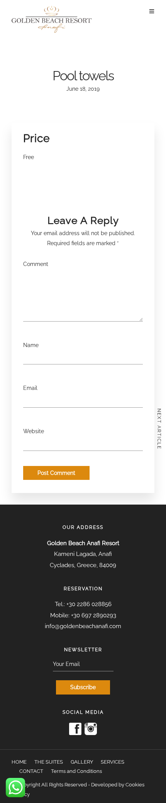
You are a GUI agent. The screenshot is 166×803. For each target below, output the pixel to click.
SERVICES (112, 762)
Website (33, 431)
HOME (19, 762)
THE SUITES (48, 762)
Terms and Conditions (76, 771)
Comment (35, 264)
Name (31, 345)
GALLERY (82, 762)
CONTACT (31, 771)
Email (30, 388)
